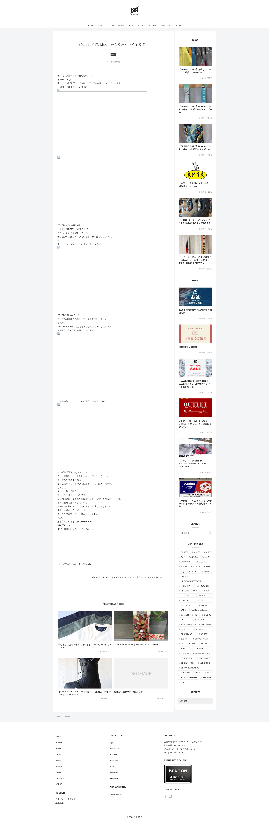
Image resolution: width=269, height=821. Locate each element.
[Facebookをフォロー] (166, 796)
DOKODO (114, 760)
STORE (59, 742)
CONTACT (60, 772)
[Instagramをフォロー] (170, 796)
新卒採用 (59, 802)
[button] (210, 532)
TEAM (58, 760)
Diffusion (113, 754)
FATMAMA (114, 778)
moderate (114, 772)
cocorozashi (115, 748)
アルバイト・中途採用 (65, 798)
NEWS (58, 754)
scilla (112, 766)
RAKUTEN (60, 778)
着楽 (112, 742)
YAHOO (59, 784)
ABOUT (59, 766)
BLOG (113, 54)
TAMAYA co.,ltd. (116, 794)
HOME (58, 736)
